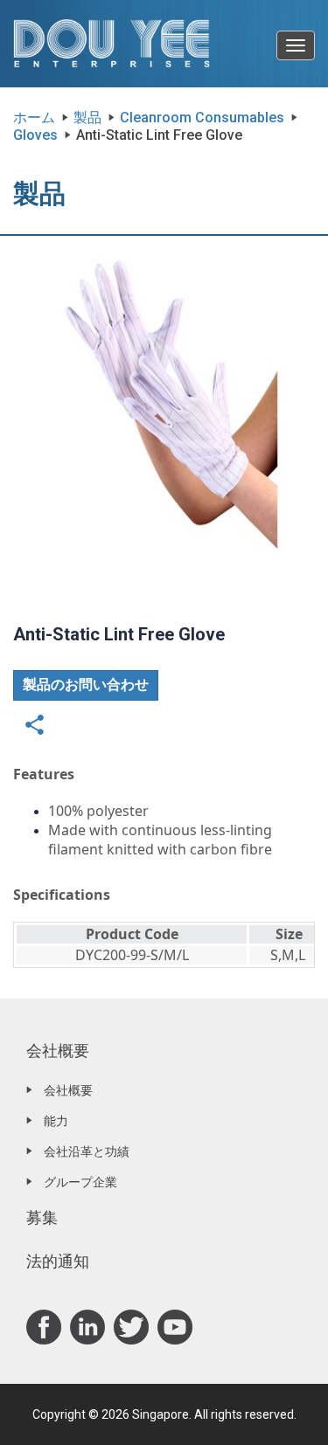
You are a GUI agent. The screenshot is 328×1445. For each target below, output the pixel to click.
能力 (56, 1121)
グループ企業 (80, 1182)
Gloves (35, 135)
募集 (42, 1217)
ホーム (34, 117)
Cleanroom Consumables (202, 117)
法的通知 (57, 1261)
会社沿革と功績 (86, 1151)
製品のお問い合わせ (86, 684)
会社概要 (57, 1050)
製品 (87, 117)
